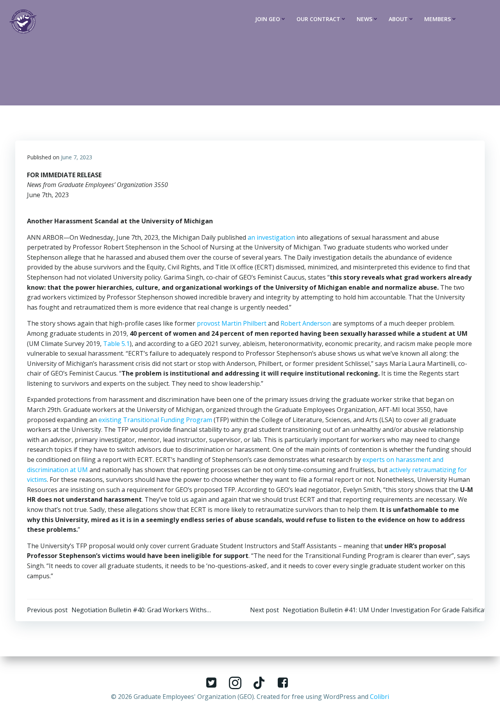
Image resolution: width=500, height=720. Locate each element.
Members (437, 19)
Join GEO (267, 19)
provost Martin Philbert (231, 323)
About (398, 19)
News (364, 19)
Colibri (379, 696)
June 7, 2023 (76, 157)
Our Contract (318, 19)
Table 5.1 (116, 343)
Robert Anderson (305, 323)
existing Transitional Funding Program (155, 419)
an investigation (271, 237)
